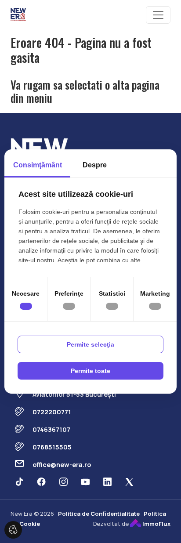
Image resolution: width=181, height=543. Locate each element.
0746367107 (51, 429)
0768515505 (52, 447)
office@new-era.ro (62, 464)
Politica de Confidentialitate (99, 514)
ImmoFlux (155, 524)
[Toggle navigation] (158, 15)
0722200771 (52, 412)
